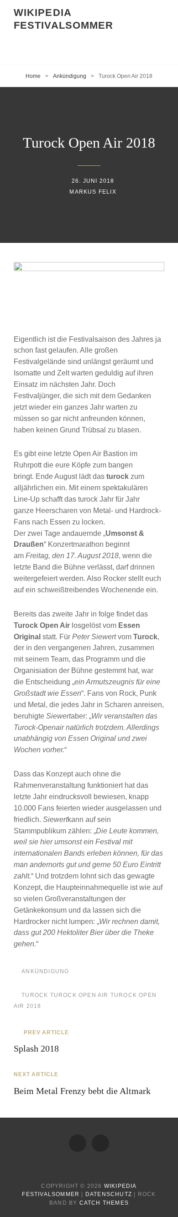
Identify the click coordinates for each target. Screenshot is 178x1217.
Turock (34, 995)
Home (33, 76)
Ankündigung (69, 76)
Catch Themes (104, 1203)
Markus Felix (92, 192)
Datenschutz (108, 1194)
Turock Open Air (79, 995)
